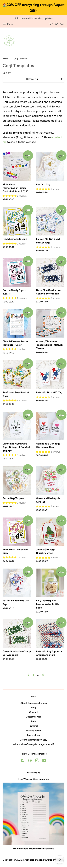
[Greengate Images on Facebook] (23, 761)
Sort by (7, 72)
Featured (33, 725)
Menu (10, 24)
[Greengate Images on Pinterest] (30, 761)
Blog (33, 707)
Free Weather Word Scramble (33, 779)
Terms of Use (33, 735)
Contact (33, 712)
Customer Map (33, 716)
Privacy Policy (33, 730)
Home (5, 58)
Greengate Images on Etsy (33, 739)
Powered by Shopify (53, 859)
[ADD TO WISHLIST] (26, 156)
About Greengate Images (33, 703)
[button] (10, 195)
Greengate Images (32, 859)
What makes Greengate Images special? (33, 744)
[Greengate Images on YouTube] (44, 761)
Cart (61, 24)
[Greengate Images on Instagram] (37, 761)
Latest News (33, 772)
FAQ (33, 721)
